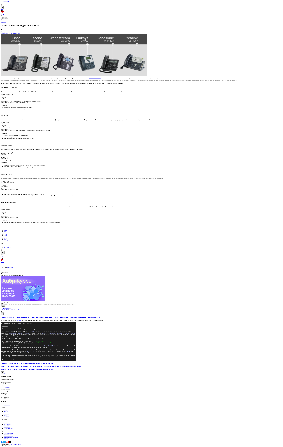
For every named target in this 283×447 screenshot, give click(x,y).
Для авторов (7, 423)
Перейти (3, 306)
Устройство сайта (8, 421)
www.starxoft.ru (7, 387)
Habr (8, 445)
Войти (5, 403)
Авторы (6, 415)
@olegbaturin (10, 267)
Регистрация (7, 405)
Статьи (5, 410)
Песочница (6, 416)
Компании (6, 414)
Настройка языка (5, 444)
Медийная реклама (8, 434)
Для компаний (7, 424)
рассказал (19, 320)
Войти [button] (2, 9)
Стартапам (6, 438)
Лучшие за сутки (5, 379)
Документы (6, 425)
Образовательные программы (11, 437)
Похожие (12, 379)
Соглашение (7, 427)
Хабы (5, 412)
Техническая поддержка (15, 444)
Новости (6, 411)
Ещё (5, 373)
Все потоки (6, 1)
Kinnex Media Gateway (95, 78)
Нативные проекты (8, 436)
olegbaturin (3, 22)
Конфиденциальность (9, 428)
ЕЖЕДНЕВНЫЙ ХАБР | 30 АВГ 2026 (10, 309)
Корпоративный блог (9, 433)
